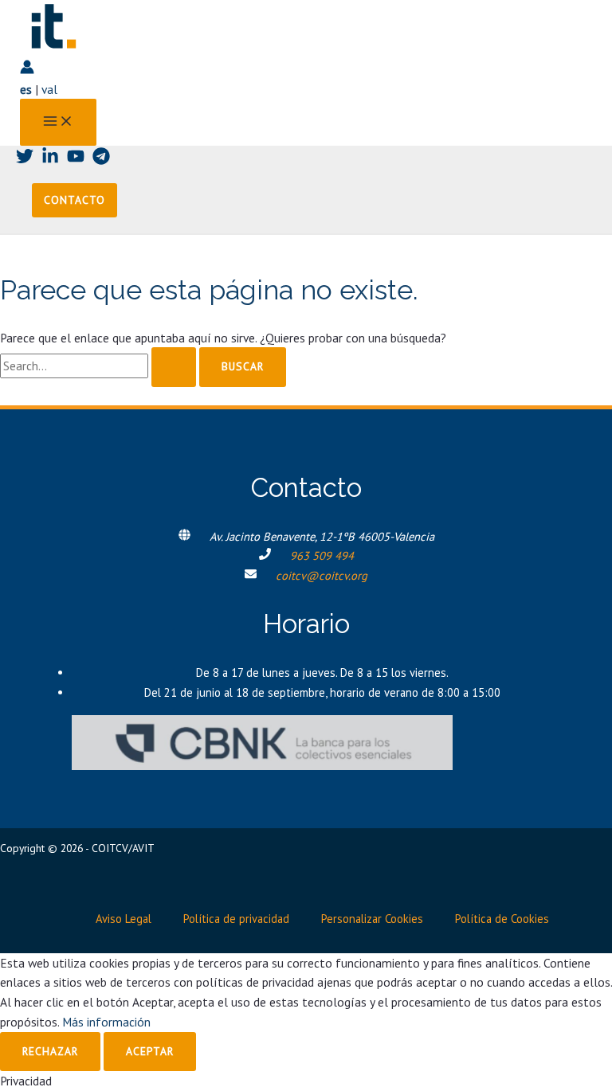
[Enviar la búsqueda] (173, 367)
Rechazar (50, 1051)
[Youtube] (75, 160)
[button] (74, 200)
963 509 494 (322, 555)
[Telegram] (101, 160)
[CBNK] (262, 765)
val (49, 89)
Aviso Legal (123, 918)
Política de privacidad (236, 918)
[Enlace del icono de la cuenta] (27, 70)
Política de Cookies (502, 918)
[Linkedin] (50, 160)
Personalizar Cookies (372, 918)
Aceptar (150, 1051)
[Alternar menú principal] (58, 122)
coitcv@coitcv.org (321, 575)
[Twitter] (24, 160)
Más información (106, 1022)
